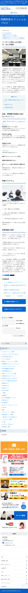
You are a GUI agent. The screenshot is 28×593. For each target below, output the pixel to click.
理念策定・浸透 (6, 426)
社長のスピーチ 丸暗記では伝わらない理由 (15, 292)
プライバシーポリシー (6, 583)
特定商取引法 (4, 586)
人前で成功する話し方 (7, 356)
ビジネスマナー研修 (7, 419)
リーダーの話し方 (6, 33)
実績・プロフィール (5, 575)
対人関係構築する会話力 (8, 368)
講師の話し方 (5, 383)
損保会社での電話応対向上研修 (11, 289)
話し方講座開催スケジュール (9, 397)
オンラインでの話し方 (7, 424)
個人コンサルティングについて (14, 309)
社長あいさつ (5, 388)
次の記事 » (20, 296)
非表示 (15, 96)
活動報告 (22, 38)
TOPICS (4, 407)
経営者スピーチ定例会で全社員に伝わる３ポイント (15, 286)
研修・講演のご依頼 (5, 579)
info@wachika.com (8, 543)
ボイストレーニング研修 (8, 412)
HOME (1, 553)
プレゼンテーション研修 (8, 351)
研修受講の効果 (8, 107)
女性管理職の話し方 (7, 371)
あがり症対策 (6, 390)
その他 (3, 421)
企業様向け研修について (12, 301)
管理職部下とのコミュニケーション (10, 38)
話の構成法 (5, 402)
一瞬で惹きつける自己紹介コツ (9, 417)
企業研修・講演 (4, 560)
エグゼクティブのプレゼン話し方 (10, 354)
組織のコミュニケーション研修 (9, 35)
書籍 (3, 409)
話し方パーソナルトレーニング (9, 405)
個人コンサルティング (6, 564)
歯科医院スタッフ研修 (7, 414)
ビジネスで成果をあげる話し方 (9, 380)
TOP (2, 557)
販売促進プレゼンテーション (9, 376)
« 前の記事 (7, 296)
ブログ (5, 553)
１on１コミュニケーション (8, 366)
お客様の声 (3, 568)
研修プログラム (8, 104)
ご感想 (3, 392)
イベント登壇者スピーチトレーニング (13, 282)
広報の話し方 (5, 400)
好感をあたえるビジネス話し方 (9, 378)
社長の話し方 (5, 385)
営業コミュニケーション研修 (9, 373)
